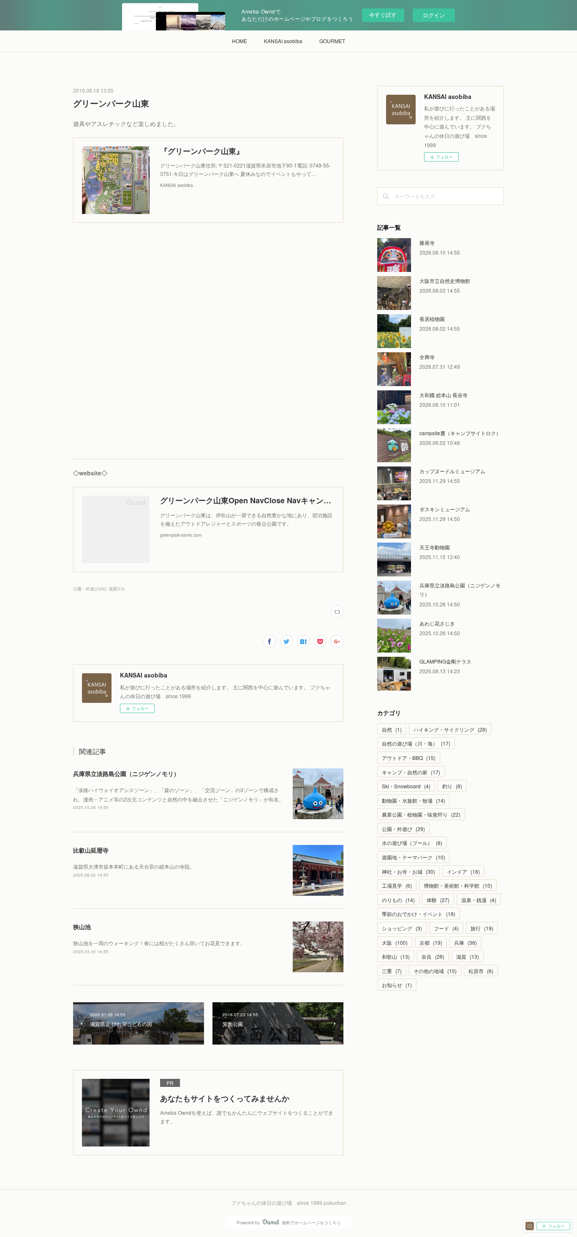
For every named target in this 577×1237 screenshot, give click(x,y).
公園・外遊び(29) (89, 589)
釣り (452, 786)
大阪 (395, 942)
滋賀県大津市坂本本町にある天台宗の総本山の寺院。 (134, 866)
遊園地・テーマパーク (413, 857)
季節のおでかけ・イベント (418, 913)
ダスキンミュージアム (444, 509)
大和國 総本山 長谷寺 (443, 394)
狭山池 (82, 926)
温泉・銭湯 (478, 899)
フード (446, 928)
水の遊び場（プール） (412, 842)
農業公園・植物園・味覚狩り (421, 814)
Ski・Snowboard (406, 786)
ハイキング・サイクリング (450, 729)
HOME (239, 40)
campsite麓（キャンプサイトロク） (460, 432)
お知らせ (397, 984)
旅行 (482, 928)
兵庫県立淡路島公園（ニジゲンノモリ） (126, 773)
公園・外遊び (403, 828)
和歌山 (396, 956)
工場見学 (397, 885)
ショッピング (402, 928)
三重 (392, 970)
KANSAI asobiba (283, 40)
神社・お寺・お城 (408, 871)
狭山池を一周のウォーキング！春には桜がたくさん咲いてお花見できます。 (159, 942)
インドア (463, 871)
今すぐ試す (383, 15)
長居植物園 (432, 318)
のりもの (398, 899)
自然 (392, 729)
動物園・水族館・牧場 (413, 800)
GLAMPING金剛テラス (445, 661)
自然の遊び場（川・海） (416, 743)
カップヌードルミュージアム (452, 471)
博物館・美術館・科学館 (458, 885)
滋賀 (467, 956)
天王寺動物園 (434, 547)
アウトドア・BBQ (408, 757)
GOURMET (332, 40)
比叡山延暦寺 (91, 850)
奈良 (433, 956)
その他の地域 (435, 970)
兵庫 (465, 942)
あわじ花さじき (437, 623)
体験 (438, 899)
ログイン (434, 15)
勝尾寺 (427, 242)
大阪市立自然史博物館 (444, 280)
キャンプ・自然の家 (411, 772)
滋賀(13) (117, 589)
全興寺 (427, 356)
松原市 (480, 970)
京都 (430, 942)
